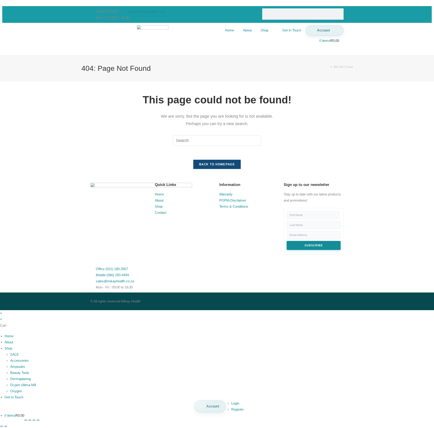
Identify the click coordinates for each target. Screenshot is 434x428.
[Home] (328, 67)
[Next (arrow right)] (5, 426)
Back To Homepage (217, 164)
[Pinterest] (261, 300)
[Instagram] (249, 300)
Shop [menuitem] (8, 348)
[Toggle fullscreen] (29, 420)
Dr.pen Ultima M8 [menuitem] (23, 385)
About (247, 30)
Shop (264, 30)
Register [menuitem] (237, 409)
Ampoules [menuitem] (17, 367)
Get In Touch (291, 30)
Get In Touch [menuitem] (14, 397)
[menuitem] (210, 406)
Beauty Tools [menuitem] (19, 373)
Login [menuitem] (235, 403)
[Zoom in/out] (25, 420)
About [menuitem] (9, 342)
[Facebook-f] (225, 300)
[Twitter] (237, 300)
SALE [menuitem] (14, 354)
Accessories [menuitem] (19, 360)
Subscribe (313, 245)
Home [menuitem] (9, 336)
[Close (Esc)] (38, 420)
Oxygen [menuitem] (16, 391)
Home (229, 30)
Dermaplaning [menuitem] (20, 379)
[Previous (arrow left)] (1, 426)
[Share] (33, 420)
